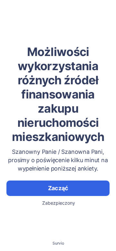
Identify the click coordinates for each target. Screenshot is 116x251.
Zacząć (58, 188)
